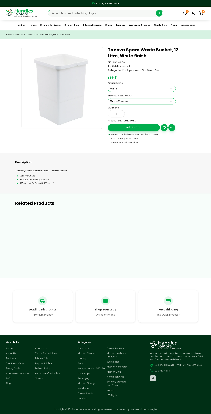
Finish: (115, 83)
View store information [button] (124, 142)
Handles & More (82, 409)
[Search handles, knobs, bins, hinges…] (159, 13)
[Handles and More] (21, 13)
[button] (201, 13)
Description (23, 162)
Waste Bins (153, 70)
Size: (120, 95)
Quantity (113, 107)
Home (9, 34)
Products (19, 34)
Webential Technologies (144, 409)
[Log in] (193, 13)
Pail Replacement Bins (134, 70)
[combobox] (105, 13)
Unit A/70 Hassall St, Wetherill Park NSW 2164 (178, 365)
